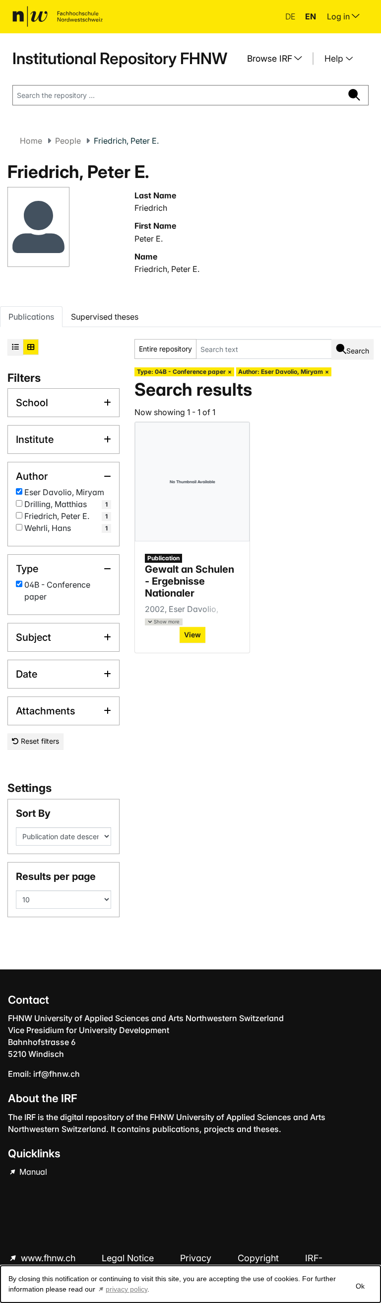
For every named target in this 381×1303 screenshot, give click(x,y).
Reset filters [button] (39, 741)
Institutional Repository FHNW (119, 58)
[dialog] (190, 1284)
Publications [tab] (31, 317)
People (68, 141)
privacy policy (126, 1289)
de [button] (291, 16)
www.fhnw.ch (48, 1258)
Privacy (197, 1258)
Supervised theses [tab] (104, 317)
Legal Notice (129, 1258)
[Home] (57, 16)
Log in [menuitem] (339, 16)
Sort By (33, 813)
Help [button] (335, 58)
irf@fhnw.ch (56, 1074)
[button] (164, 622)
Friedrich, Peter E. (166, 269)
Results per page (56, 876)
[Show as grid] (31, 347)
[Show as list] (15, 347)
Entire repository (165, 349)
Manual (32, 1172)
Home (31, 141)
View (192, 634)
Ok (360, 1286)
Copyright (259, 1258)
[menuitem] (278, 58)
